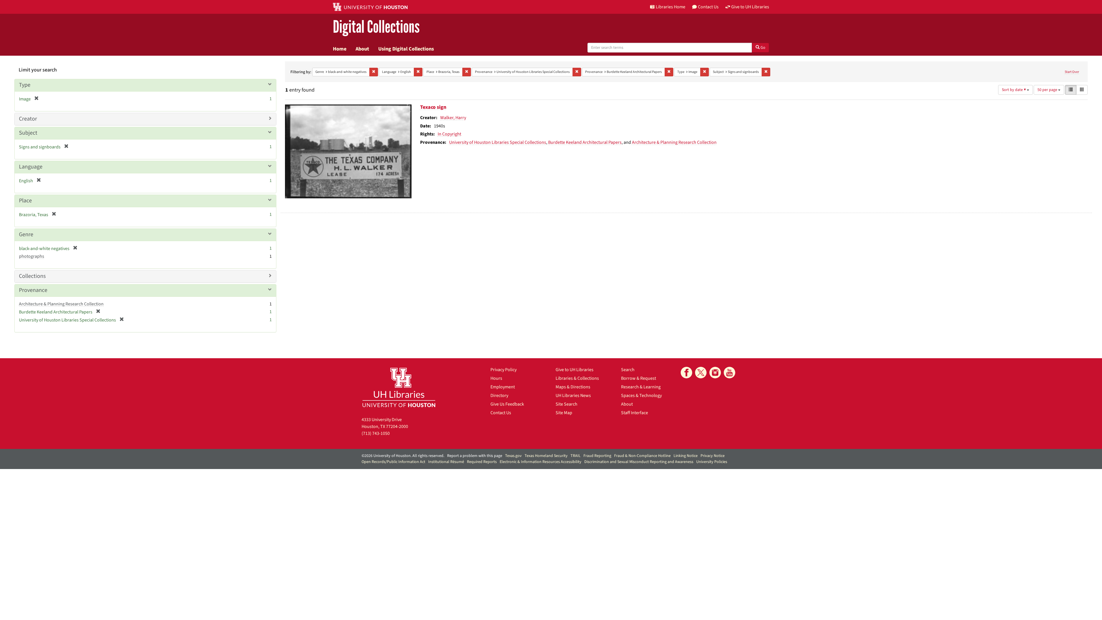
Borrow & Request (638, 378)
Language (30, 167)
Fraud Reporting (597, 456)
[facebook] (686, 372)
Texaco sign (433, 107)
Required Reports (482, 462)
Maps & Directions (573, 387)
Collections (32, 276)
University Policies (711, 462)
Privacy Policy (503, 370)
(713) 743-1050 (376, 433)
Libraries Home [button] (670, 7)
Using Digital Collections (406, 49)
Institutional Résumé (446, 462)
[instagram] (715, 372)
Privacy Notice (713, 456)
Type (24, 85)
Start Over (1072, 71)
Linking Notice (686, 456)
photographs (31, 256)
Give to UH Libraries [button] (750, 7)
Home (339, 49)
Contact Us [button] (708, 7)
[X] (701, 372)
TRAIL (576, 456)
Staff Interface (634, 413)
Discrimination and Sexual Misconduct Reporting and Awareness (638, 462)
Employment (502, 387)
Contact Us (500, 413)
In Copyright (449, 134)
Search (628, 370)
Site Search (566, 404)
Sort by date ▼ (1014, 90)
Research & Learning (641, 387)
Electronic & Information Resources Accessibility (540, 462)
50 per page (1047, 90)
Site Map (564, 413)
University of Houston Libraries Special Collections (497, 142)
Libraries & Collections (577, 378)
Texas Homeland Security (546, 456)
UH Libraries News (573, 395)
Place (25, 201)
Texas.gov (513, 456)
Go (762, 48)
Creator (28, 119)
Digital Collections (376, 27)
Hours (496, 378)
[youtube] (729, 372)
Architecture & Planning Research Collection (674, 142)
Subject (28, 133)
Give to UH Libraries (574, 370)
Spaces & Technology (641, 395)
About (362, 49)
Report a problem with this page (474, 456)
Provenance (33, 290)
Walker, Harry (453, 118)
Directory (499, 395)
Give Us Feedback (507, 404)
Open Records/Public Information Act (393, 462)
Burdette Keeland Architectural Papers (585, 142)
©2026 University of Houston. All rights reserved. (403, 456)
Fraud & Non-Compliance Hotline (642, 456)
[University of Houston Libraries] (399, 387)
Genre (26, 234)
